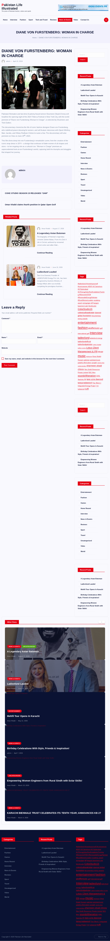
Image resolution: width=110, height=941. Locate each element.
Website (5, 348)
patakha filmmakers (84, 363)
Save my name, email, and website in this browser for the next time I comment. (35, 359)
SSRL (98, 376)
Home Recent (86, 158)
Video (76, 20)
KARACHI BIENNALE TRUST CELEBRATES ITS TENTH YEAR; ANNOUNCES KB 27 (54, 813)
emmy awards (83, 318)
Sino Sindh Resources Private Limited (89, 911)
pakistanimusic (95, 360)
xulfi (87, 389)
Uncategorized (86, 190)
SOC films (92, 372)
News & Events (65, 20)
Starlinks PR (82, 379)
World (83, 201)
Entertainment (86, 142)
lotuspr (100, 352)
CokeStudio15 (85, 309)
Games (83, 152)
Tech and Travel (41, 20)
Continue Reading (45, 253)
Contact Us (85, 20)
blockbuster (92, 306)
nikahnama (89, 356)
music (82, 356)
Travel (83, 185)
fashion (83, 327)
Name (4, 337)
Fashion (23, 20)
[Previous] (99, 621)
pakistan (87, 360)
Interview (13, 20)
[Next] (103, 621)
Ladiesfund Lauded (88, 90)
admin (8, 61)
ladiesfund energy (96, 338)
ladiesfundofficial (84, 341)
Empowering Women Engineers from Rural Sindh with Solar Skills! (90, 112)
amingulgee (86, 303)
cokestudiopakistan (86, 313)
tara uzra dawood (95, 379)
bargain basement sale (95, 860)
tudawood (81, 389)
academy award (97, 858)
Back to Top (102, 937)
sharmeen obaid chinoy (96, 908)
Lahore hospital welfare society (99, 890)
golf (101, 328)
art (92, 303)
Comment (6, 318)
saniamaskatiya (82, 366)
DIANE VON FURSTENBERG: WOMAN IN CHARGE (58, 38)
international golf (83, 333)
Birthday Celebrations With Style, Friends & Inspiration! (38, 748)
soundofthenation (87, 375)
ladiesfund (83, 337)
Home (5, 20)
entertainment (87, 322)
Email (40, 337)
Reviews (53, 20)
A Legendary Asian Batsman (91, 85)
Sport (31, 20)
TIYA (97, 386)
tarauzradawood (85, 383)
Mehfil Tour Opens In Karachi (92, 95)
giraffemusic (94, 328)
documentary (96, 316)
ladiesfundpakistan (85, 344)
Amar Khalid (46, 228)
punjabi (94, 363)
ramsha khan (100, 362)
